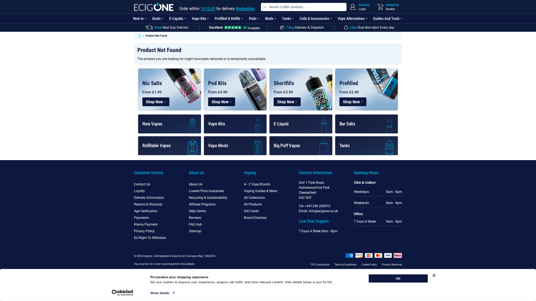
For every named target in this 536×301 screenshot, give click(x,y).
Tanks (286, 18)
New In (138, 18)
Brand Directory (255, 218)
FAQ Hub (195, 224)
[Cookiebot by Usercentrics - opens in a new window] (122, 293)
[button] (158, 175)
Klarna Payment (146, 224)
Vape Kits (199, 18)
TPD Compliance (320, 264)
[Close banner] (434, 275)
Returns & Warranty (148, 204)
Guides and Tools (386, 18)
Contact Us (142, 184)
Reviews (195, 218)
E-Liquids (176, 18)
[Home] (139, 36)
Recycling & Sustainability (208, 198)
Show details (159, 293)
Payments (141, 218)
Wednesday (245, 8)
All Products (253, 204)
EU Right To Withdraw (150, 238)
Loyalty (139, 191)
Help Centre (197, 211)
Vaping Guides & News (260, 191)
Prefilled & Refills (227, 18)
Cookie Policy (369, 264)
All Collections (254, 198)
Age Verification (145, 211)
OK (398, 278)
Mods (269, 18)
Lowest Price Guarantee (206, 191)
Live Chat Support (314, 221)
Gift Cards (251, 211)
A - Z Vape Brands (257, 184)
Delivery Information (149, 198)
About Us (195, 184)
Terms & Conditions (346, 264)
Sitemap (195, 231)
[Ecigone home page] (153, 7)
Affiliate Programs (202, 204)
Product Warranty (392, 264)
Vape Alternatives (351, 18)
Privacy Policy (144, 231)
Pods (252, 18)
